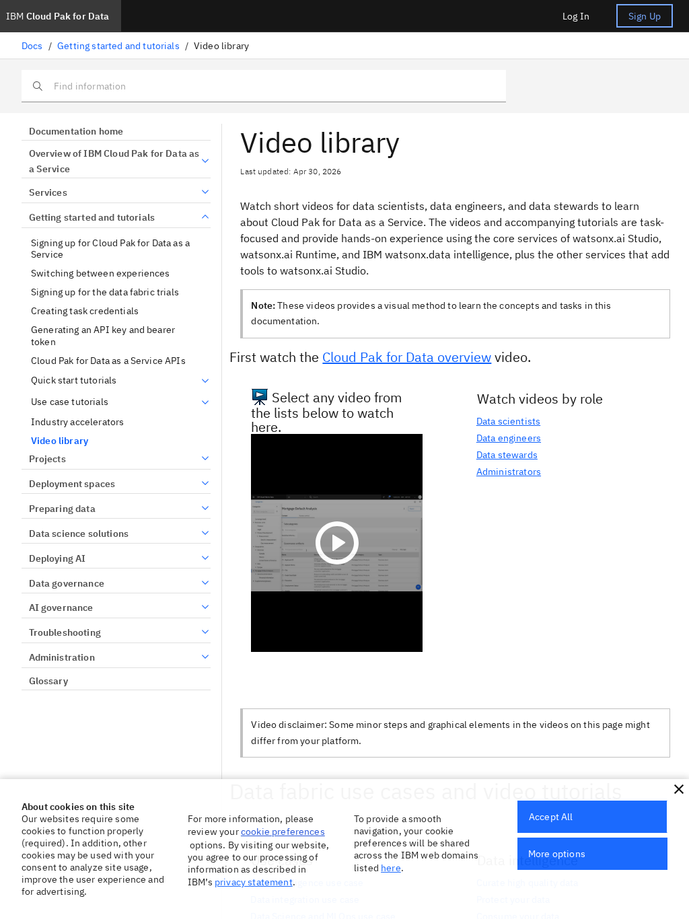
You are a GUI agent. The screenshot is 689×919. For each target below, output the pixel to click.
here (391, 868)
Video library (59, 441)
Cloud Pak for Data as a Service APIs (108, 361)
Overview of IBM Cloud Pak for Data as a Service (114, 161)
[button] (679, 789)
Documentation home (76, 131)
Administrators (508, 472)
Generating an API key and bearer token (103, 336)
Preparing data (62, 509)
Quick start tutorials (73, 380)
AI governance (61, 607)
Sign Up (644, 16)
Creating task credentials (85, 311)
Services (48, 192)
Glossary (48, 681)
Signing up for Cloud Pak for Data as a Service (110, 249)
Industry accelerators (77, 422)
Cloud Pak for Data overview (406, 357)
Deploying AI (57, 558)
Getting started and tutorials (118, 46)
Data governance (66, 583)
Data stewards (507, 455)
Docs (32, 46)
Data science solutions (79, 533)
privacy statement (254, 882)
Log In (576, 16)
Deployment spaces (72, 484)
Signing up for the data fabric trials (105, 292)
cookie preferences (283, 831)
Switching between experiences (100, 273)
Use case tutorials (69, 402)
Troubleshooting (65, 632)
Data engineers (508, 438)
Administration (62, 657)
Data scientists (508, 421)
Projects (47, 459)
